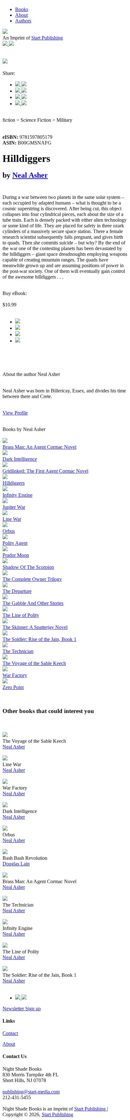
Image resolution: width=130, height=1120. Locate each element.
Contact (10, 1033)
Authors (23, 20)
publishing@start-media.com (31, 1091)
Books (21, 9)
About (21, 15)
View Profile (15, 412)
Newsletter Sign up (22, 1008)
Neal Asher (30, 175)
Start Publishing (47, 37)
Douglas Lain (16, 863)
